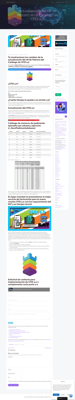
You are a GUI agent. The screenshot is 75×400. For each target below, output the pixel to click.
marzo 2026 (57, 157)
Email (56, 59)
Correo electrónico (11, 373)
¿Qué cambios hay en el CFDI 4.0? (15, 336)
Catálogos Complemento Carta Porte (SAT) (17, 330)
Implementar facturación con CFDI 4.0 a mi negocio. (17, 69)
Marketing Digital (58, 194)
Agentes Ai (57, 181)
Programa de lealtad (58, 195)
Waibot (56, 199)
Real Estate (57, 197)
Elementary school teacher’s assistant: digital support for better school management (61, 128)
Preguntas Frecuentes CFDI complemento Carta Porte (19, 332)
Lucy (56, 192)
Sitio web (57, 69)
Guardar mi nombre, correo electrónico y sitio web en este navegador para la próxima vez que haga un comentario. (30, 381)
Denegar (63, 394)
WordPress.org (57, 207)
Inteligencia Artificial (58, 191)
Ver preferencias (69, 394)
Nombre (10, 369)
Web (9, 377)
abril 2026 (56, 156)
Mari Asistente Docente (59, 193)
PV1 (55, 196)
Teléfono (56, 64)
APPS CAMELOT (10, 2)
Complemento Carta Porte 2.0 (14, 329)
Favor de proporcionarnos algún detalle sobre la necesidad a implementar (60, 81)
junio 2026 (56, 154)
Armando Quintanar (14, 54)
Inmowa (56, 190)
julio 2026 (56, 153)
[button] (72, 382)
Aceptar (56, 394)
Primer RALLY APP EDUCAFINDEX (60, 145)
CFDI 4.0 (10, 334)
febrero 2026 (57, 158)
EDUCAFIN (57, 189)
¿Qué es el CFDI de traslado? (14, 333)
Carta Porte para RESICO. (14, 337)
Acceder (56, 204)
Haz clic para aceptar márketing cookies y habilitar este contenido (21, 289)
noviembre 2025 (57, 161)
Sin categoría (22, 344)
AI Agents (56, 183)
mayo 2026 (57, 155)
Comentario (10, 356)
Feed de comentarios (58, 206)
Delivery (56, 187)
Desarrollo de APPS (58, 188)
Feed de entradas (58, 205)
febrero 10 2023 (25, 54)
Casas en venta (57, 185)
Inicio (53, 2)
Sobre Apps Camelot (60, 2)
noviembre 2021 (57, 168)
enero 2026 (57, 159)
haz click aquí (30, 339)
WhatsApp (57, 200)
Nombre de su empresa (59, 48)
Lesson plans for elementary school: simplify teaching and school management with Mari (60, 134)
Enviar (58, 94)
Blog (67, 2)
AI (55, 182)
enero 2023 (57, 163)
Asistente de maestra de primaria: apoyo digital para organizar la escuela (60, 131)
